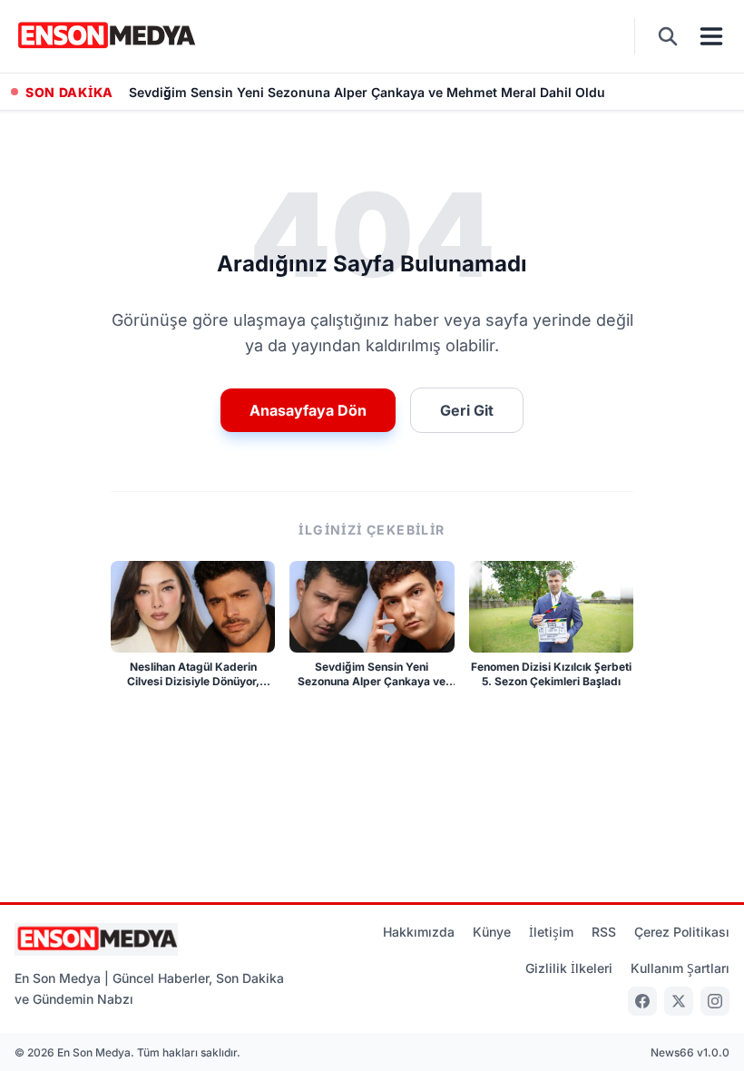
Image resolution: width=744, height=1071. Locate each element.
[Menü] (711, 36)
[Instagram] (714, 1001)
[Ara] (668, 36)
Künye (492, 931)
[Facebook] (642, 1001)
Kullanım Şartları (680, 968)
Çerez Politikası (681, 931)
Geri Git (467, 410)
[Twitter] (678, 1001)
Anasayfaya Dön (308, 410)
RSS (604, 931)
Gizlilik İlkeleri (568, 968)
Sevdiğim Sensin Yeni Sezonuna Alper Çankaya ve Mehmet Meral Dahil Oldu (367, 92)
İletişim (551, 931)
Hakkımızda (419, 931)
